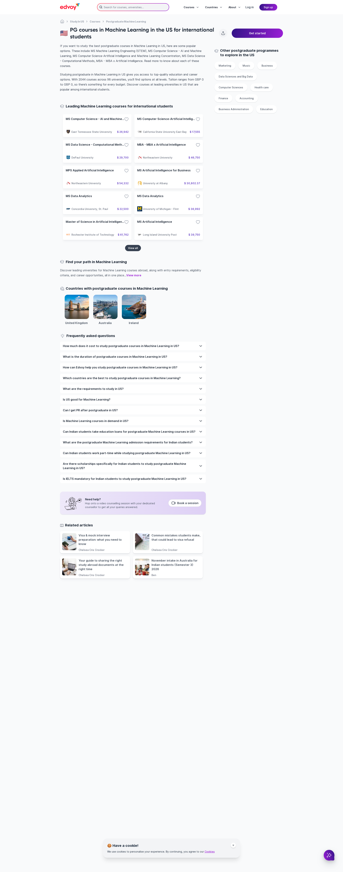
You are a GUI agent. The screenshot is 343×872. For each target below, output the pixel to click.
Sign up (268, 7)
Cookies (210, 851)
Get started (257, 33)
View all (133, 248)
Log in (249, 7)
